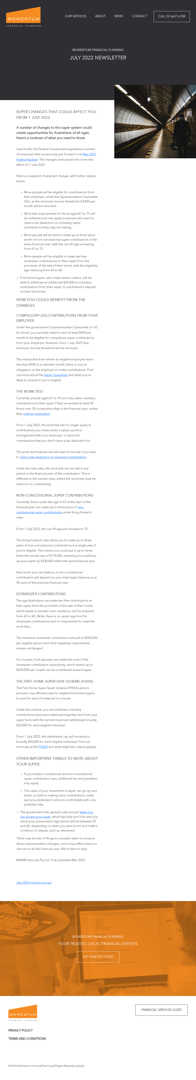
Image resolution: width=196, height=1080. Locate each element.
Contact (139, 16)
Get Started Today (98, 957)
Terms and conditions (27, 1038)
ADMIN (80, 1066)
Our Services (75, 16)
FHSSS (43, 747)
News (118, 16)
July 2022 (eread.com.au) (33, 882)
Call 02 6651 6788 (171, 16)
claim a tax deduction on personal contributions (53, 457)
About (100, 16)
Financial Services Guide (161, 1010)
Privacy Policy (20, 1030)
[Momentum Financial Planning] (23, 17)
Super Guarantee (56, 375)
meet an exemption (36, 414)
